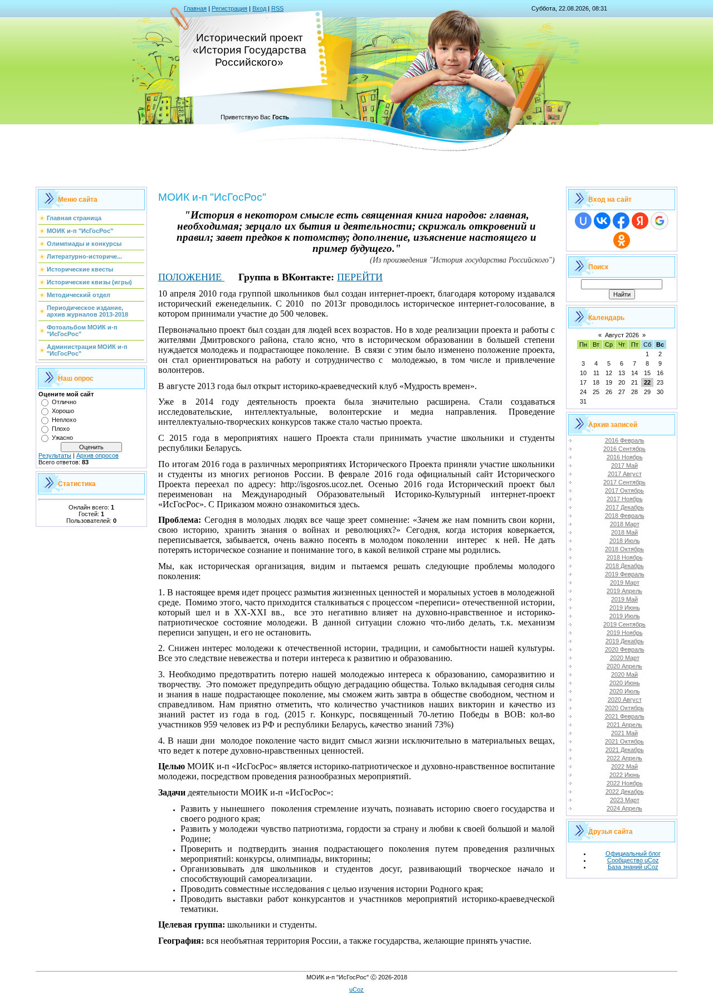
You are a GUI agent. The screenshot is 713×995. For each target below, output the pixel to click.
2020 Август (625, 699)
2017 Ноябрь (625, 499)
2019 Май (624, 599)
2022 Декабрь (624, 791)
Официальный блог (633, 853)
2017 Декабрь (624, 507)
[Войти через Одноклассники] (621, 240)
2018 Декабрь (624, 565)
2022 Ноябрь (625, 783)
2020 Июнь (624, 682)
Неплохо (64, 419)
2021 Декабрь (624, 749)
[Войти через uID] (583, 220)
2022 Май (624, 766)
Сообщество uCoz (633, 860)
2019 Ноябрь (625, 632)
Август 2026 (622, 335)
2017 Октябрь (624, 490)
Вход (259, 8)
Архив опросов (97, 455)
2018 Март (624, 524)
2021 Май (624, 733)
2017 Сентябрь (624, 482)
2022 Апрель (624, 758)
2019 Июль (624, 616)
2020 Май (624, 674)
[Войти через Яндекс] (640, 220)
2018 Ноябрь (625, 557)
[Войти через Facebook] (621, 220)
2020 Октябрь (624, 708)
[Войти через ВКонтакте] (602, 220)
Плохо (61, 428)
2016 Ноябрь (625, 457)
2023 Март (624, 800)
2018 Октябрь (624, 549)
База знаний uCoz (633, 866)
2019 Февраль (624, 574)
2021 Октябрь (624, 741)
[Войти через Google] (659, 221)
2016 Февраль (624, 440)
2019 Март (624, 582)
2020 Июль (624, 691)
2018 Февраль (624, 515)
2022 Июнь (624, 774)
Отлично (64, 402)
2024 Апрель (624, 808)
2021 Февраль (624, 716)
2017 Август (625, 473)
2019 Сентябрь (624, 624)
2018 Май (624, 532)
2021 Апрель (624, 724)
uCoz (356, 989)
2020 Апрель (624, 666)
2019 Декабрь (624, 641)
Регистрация (229, 8)
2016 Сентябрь (624, 448)
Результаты (54, 455)
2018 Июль (624, 540)
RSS (277, 8)
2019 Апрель (624, 591)
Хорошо (63, 410)
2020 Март (624, 657)
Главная (195, 8)
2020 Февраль (624, 649)
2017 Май (624, 465)
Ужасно (62, 437)
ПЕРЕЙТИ (360, 277)
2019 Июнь (624, 607)
